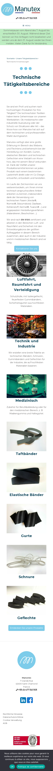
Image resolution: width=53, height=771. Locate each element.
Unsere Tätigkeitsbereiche (27, 58)
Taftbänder (26, 454)
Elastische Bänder (27, 495)
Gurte (26, 536)
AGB (5, 723)
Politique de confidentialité (31, 766)
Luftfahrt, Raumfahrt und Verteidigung (26, 284)
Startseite (11, 58)
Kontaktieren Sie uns (26, 248)
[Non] (49, 760)
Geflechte (26, 618)
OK (12, 766)
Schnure (26, 577)
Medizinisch (26, 400)
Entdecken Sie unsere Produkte (26, 628)
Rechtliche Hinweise (12, 714)
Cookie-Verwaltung (12, 720)
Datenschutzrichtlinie (13, 717)
